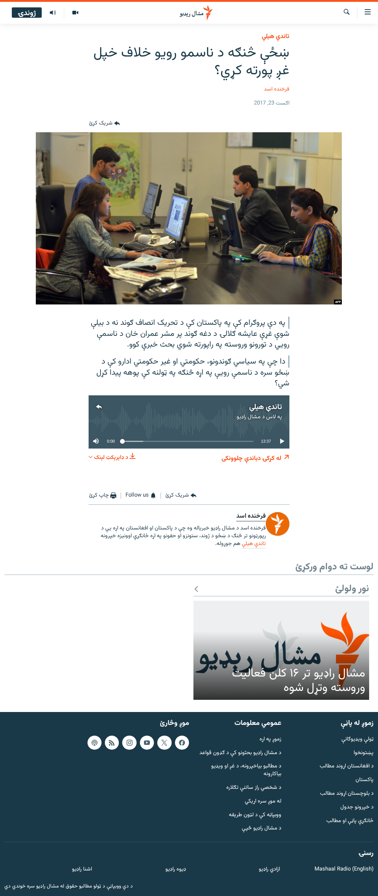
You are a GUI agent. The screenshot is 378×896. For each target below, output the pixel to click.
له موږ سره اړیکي (263, 801)
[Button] (104, 123)
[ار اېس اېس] (112, 743)
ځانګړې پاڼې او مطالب (350, 821)
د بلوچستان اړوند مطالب (347, 794)
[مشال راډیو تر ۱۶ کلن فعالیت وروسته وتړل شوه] (281, 650)
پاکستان (364, 780)
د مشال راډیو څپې (261, 829)
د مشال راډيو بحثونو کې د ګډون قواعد (240, 753)
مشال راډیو (249, 417)
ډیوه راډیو (175, 869)
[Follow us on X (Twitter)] (164, 743)
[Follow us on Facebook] (182, 743)
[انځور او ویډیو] (75, 12)
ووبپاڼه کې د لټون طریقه (255, 815)
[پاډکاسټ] (94, 743)
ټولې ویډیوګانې (357, 739)
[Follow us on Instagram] (129, 743)
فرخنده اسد (276, 89)
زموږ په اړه (270, 739)
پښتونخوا (364, 753)
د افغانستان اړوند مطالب (347, 767)
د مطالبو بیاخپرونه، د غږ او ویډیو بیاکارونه (246, 771)
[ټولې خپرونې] (53, 12)
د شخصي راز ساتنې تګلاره (253, 788)
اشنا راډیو (82, 869)
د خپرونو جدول (357, 807)
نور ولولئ (352, 589)
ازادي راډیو (269, 869)
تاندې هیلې (275, 36)
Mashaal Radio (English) (344, 869)
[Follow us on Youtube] (147, 743)
